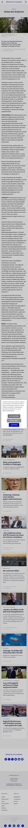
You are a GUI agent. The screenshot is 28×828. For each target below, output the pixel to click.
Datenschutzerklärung (8, 411)
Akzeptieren (14, 425)
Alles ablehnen (14, 416)
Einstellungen (14, 420)
